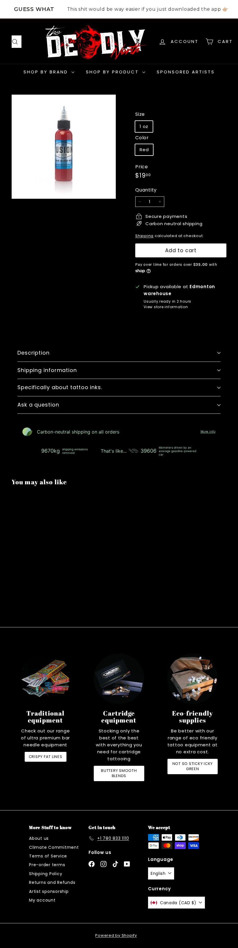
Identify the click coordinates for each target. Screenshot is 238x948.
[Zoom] (64, 146)
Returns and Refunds (52, 882)
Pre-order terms (47, 865)
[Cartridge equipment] (119, 678)
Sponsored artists (186, 72)
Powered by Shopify (116, 935)
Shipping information (47, 370)
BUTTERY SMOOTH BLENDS (119, 773)
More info (208, 432)
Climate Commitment (54, 847)
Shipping (144, 235)
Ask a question (38, 404)
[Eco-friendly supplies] (192, 678)
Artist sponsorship (49, 891)
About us (39, 838)
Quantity (146, 190)
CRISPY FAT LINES (45, 756)
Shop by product (113, 72)
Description (33, 352)
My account (42, 900)
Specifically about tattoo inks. (59, 387)
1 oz (144, 126)
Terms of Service (48, 856)
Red (144, 150)
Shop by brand (47, 72)
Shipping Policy (45, 874)
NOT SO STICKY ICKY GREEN (192, 766)
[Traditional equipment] (45, 678)
